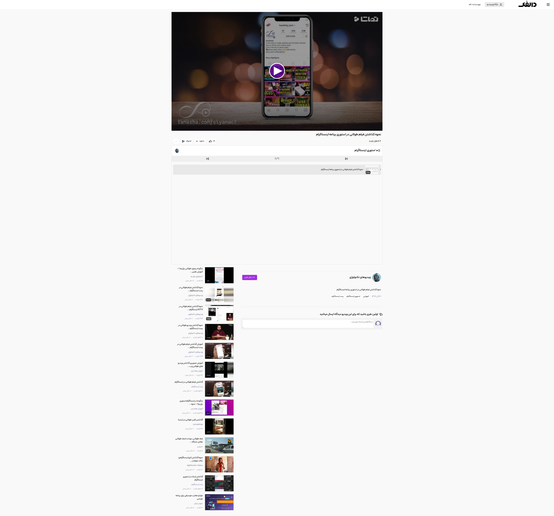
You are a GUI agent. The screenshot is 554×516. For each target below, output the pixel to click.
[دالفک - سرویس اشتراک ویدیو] (530, 4)
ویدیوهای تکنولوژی (360, 277)
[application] (277, 71)
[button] (277, 71)
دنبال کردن (248, 277)
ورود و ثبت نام (474, 4)
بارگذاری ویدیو (492, 4)
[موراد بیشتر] (176, 141)
